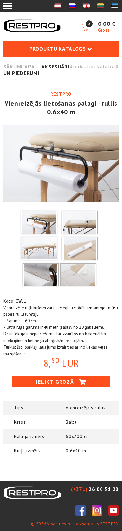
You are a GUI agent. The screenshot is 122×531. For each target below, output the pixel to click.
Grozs (104, 30)
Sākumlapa (18, 66)
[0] (84, 27)
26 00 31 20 (95, 489)
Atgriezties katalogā (94, 66)
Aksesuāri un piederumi (36, 69)
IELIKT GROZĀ (56, 381)
